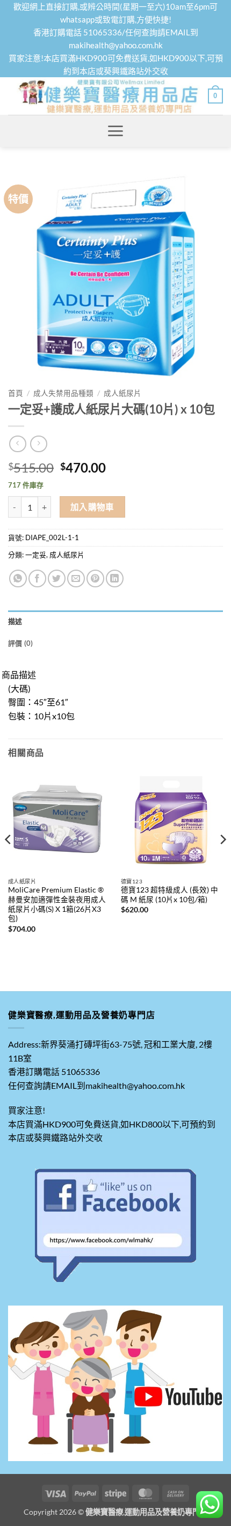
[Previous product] (38, 444)
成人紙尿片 (122, 393)
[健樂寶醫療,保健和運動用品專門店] (108, 96)
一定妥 (35, 554)
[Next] (222, 861)
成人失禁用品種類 (63, 393)
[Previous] (8, 861)
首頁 (15, 393)
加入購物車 (92, 507)
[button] (215, 96)
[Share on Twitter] (57, 578)
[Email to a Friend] (76, 578)
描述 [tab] (15, 621)
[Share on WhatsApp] (18, 578)
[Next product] (17, 444)
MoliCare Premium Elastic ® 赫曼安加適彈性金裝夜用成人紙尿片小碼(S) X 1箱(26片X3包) (57, 904)
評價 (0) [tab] (20, 643)
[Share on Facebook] (37, 578)
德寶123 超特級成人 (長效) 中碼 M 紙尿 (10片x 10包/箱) (169, 895)
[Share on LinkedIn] (115, 578)
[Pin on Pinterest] (95, 578)
